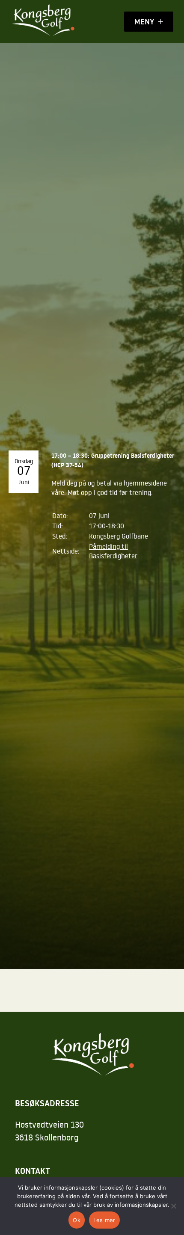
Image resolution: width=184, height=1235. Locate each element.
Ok (76, 1220)
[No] (173, 1206)
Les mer (104, 1220)
